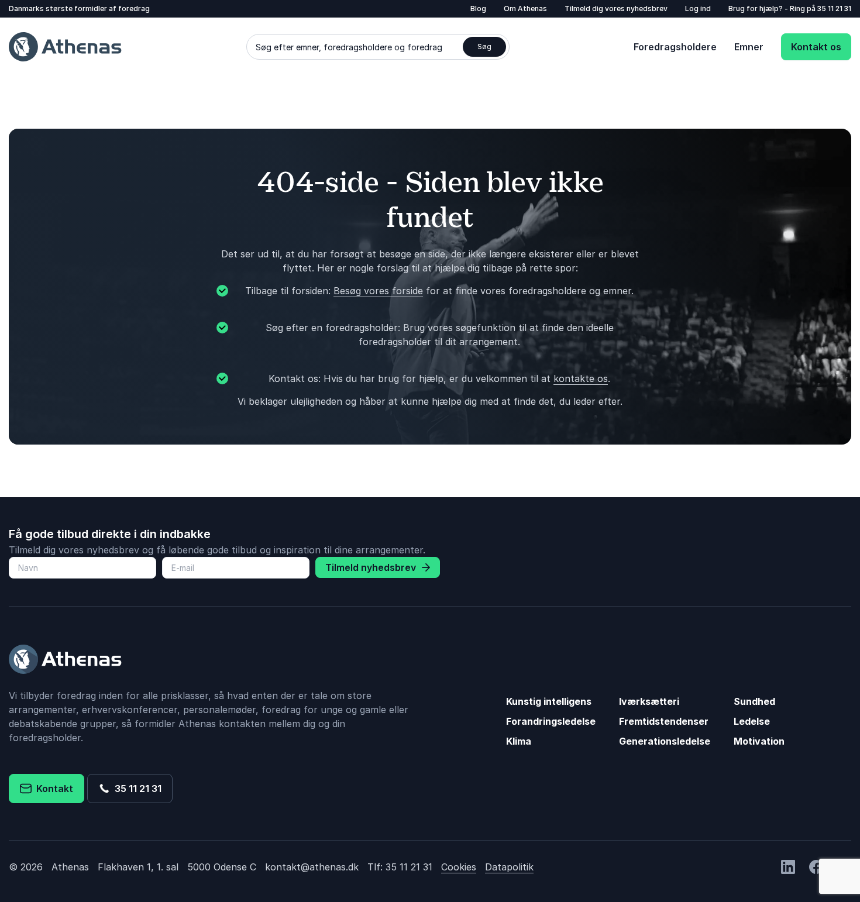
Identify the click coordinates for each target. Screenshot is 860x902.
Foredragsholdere (675, 47)
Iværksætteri (649, 701)
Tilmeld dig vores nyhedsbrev (616, 8)
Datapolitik (509, 867)
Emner (748, 47)
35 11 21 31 (834, 8)
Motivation (759, 741)
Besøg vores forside (378, 291)
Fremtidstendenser (663, 721)
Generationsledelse (664, 741)
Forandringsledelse (551, 721)
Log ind (698, 8)
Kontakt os (816, 47)
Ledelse (752, 721)
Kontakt (52, 788)
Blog (478, 8)
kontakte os (580, 378)
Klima (518, 741)
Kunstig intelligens (548, 701)
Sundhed (754, 701)
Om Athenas (525, 8)
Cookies (458, 867)
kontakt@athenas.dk (312, 867)
